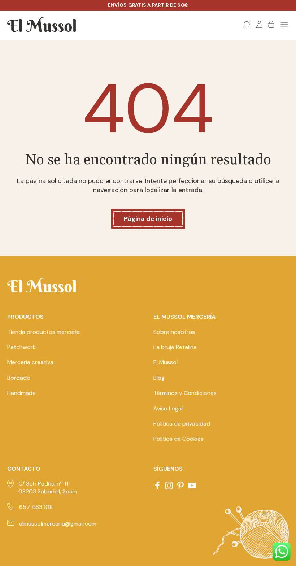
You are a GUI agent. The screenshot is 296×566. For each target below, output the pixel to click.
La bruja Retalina (175, 347)
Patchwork (21, 347)
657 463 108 (36, 507)
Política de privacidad (181, 423)
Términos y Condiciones (185, 393)
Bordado (18, 378)
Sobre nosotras (174, 332)
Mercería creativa (30, 362)
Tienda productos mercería (43, 332)
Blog (159, 378)
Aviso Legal (168, 408)
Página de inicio (148, 218)
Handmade (21, 393)
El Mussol (165, 362)
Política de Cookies (178, 439)
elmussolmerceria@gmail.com (57, 523)
